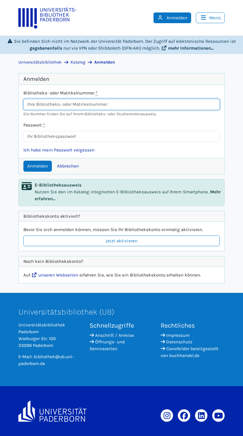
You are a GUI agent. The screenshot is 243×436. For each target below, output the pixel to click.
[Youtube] (218, 415)
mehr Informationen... (190, 48)
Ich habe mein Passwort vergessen (59, 150)
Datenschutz (179, 342)
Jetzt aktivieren (121, 241)
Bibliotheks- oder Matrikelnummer (60, 93)
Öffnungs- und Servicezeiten (107, 345)
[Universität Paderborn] (52, 411)
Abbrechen (68, 166)
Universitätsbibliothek (40, 62)
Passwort (34, 125)
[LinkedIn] (201, 415)
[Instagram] (167, 415)
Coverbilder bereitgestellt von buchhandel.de (189, 352)
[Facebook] (184, 415)
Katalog (78, 62)
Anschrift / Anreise (114, 335)
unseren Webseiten (57, 275)
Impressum (178, 335)
